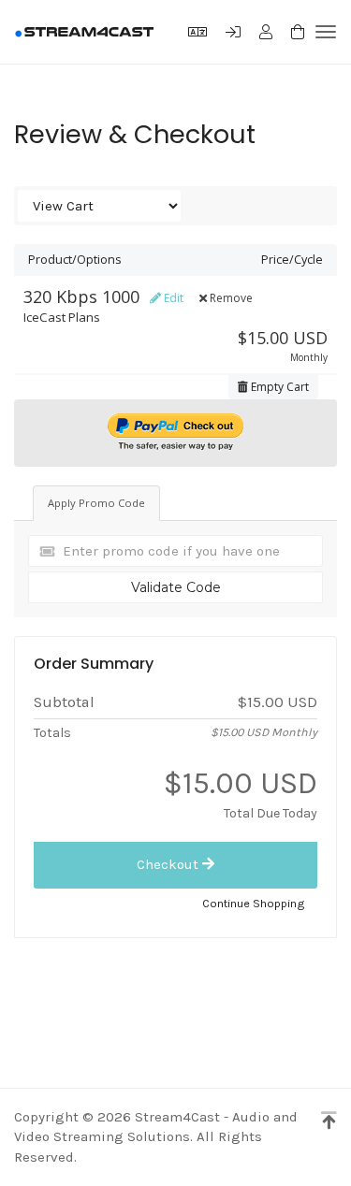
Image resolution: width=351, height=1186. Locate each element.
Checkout (169, 864)
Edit (172, 298)
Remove (230, 298)
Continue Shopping (253, 903)
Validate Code (176, 587)
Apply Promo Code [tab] (96, 503)
